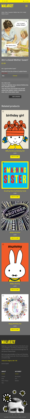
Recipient (7, 86)
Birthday (10, 85)
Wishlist (17, 380)
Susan (17, 92)
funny (8, 88)
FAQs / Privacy (5, 380)
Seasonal (10, 12)
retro (6, 92)
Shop (6, 12)
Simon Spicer (11, 92)
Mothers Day (16, 12)
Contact (3, 376)
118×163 (15, 76)
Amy (6, 88)
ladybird (11, 90)
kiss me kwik (14, 88)
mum (3, 92)
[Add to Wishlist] (3, 111)
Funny (14, 85)
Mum (3, 86)
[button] (26, 21)
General (19, 85)
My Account (17, 376)
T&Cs (3, 382)
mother (16, 90)
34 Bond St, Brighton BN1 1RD (9, 360)
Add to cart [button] (15, 156)
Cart (16, 378)
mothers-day (21, 90)
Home (3, 12)
